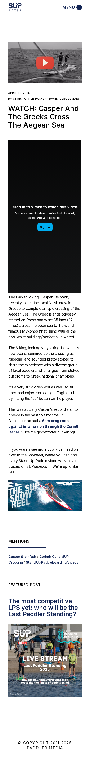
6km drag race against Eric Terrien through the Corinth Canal (44, 426)
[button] (45, 62)
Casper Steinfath (22, 557)
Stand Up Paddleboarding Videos (52, 562)
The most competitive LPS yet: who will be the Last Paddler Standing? (43, 607)
